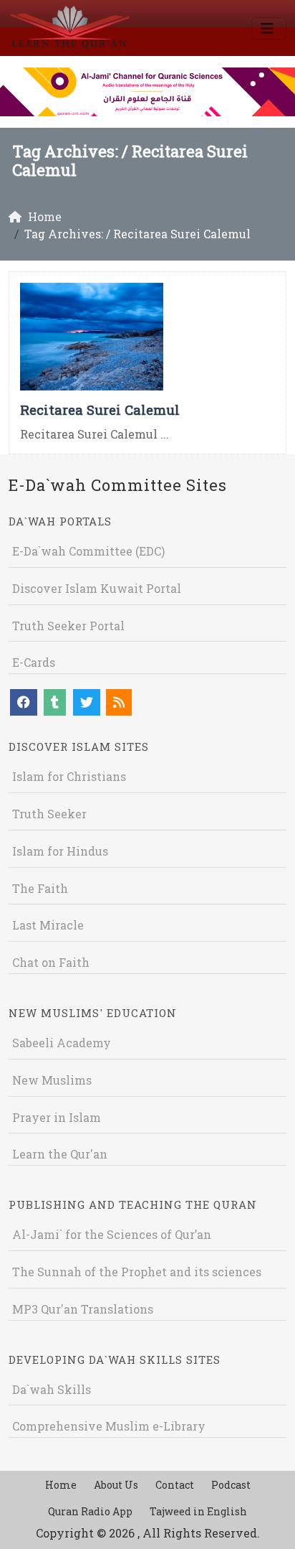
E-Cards (33, 662)
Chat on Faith (51, 962)
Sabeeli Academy (61, 1042)
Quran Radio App (90, 1511)
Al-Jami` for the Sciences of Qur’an (111, 1234)
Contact (174, 1485)
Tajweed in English (198, 1511)
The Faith (40, 888)
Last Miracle (48, 924)
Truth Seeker (49, 813)
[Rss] (119, 702)
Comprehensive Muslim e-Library (108, 1425)
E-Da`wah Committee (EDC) (88, 550)
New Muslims (52, 1079)
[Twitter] (86, 702)
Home (61, 1485)
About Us (116, 1485)
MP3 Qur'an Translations (82, 1308)
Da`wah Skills (51, 1389)
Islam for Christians (69, 776)
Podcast (231, 1485)
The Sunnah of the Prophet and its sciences (136, 1271)
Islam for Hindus (60, 850)
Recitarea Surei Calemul (100, 409)
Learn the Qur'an (59, 1153)
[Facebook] (23, 702)
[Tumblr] (55, 702)
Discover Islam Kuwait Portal (96, 588)
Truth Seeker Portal (68, 625)
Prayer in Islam (56, 1117)
